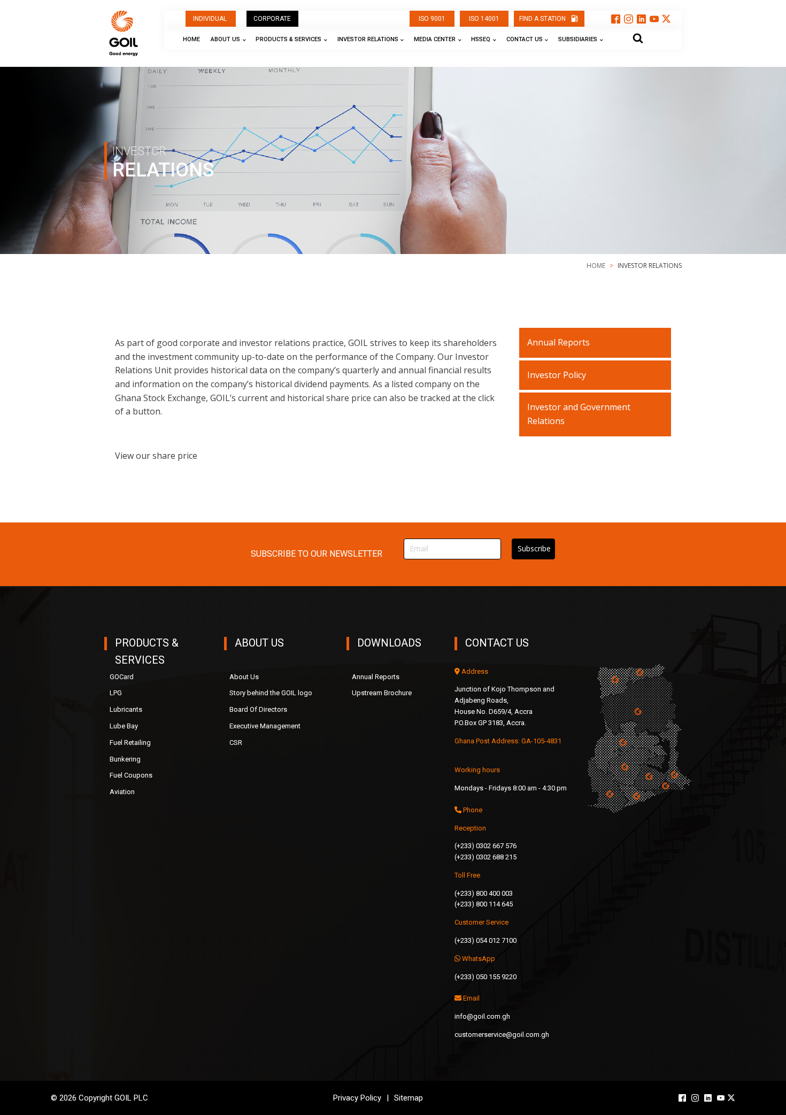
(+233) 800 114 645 (483, 904)
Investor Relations (367, 39)
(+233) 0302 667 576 (485, 846)
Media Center (435, 39)
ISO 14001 (484, 18)
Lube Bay (124, 726)
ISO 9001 (432, 18)
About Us (225, 39)
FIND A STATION (542, 18)
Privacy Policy (357, 1098)
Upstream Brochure (382, 693)
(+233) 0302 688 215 (485, 857)
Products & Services (288, 39)
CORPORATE (272, 18)
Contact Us (524, 39)
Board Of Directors (258, 709)
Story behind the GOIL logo (270, 693)
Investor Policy (556, 375)
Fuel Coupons (131, 775)
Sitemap (408, 1098)
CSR (235, 743)
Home (191, 39)
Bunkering (125, 759)
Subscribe (534, 548)
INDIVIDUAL (210, 18)
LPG (116, 693)
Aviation (122, 792)
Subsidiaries (577, 39)
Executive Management (264, 726)
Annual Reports (558, 342)
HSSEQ (480, 39)
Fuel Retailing (130, 743)
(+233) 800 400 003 (483, 893)
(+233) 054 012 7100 (485, 940)
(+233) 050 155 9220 (485, 977)
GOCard (122, 677)
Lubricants (126, 709)
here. (209, 456)
